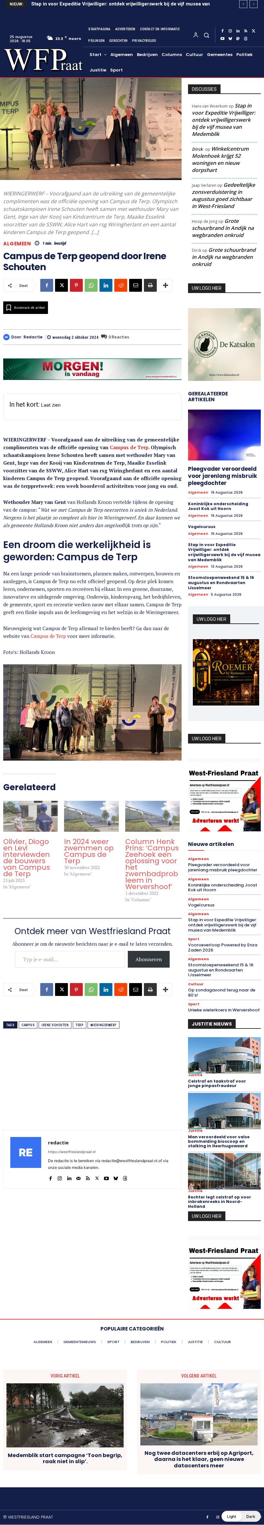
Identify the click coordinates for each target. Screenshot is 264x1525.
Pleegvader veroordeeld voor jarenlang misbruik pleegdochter (222, 476)
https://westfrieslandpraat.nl (72, 1152)
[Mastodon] (238, 39)
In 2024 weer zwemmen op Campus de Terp (89, 851)
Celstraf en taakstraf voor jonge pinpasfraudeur (217, 1083)
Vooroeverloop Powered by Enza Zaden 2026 (84, 4)
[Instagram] (230, 31)
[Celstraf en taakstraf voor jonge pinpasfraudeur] (224, 1055)
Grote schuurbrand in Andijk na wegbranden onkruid (223, 228)
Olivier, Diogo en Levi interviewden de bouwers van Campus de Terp (26, 858)
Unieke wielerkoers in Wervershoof (224, 1010)
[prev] (243, 4)
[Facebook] (222, 31)
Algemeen (17, 243)
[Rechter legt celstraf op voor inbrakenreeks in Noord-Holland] (224, 1171)
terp (79, 1025)
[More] (165, 285)
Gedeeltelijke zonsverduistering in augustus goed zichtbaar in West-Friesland (223, 195)
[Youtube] (222, 39)
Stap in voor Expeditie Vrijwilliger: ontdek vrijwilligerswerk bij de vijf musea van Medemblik (223, 119)
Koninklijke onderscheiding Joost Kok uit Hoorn (218, 506)
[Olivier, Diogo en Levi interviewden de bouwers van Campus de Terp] (30, 816)
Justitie (195, 1075)
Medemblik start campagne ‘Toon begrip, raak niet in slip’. (65, 1458)
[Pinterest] (76, 285)
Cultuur (196, 984)
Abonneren (149, 959)
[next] (254, 4)
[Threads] (246, 39)
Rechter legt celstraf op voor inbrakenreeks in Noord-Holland (219, 1201)
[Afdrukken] (150, 285)
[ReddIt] (120, 285)
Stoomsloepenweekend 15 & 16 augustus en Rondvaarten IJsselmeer (221, 582)
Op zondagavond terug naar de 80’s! (221, 992)
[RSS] (246, 31)
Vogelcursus (201, 526)
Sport (193, 939)
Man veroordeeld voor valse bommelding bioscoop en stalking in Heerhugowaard (219, 1141)
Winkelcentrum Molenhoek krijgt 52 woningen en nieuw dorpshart (220, 159)
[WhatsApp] (91, 285)
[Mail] (78, 1176)
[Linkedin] (238, 31)
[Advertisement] (92, 1085)
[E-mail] (135, 285)
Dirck (197, 149)
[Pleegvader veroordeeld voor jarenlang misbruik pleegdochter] (224, 435)
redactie (33, 337)
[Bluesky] (230, 39)
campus (28, 1025)
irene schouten (55, 1025)
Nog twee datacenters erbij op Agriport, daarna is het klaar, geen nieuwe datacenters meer (199, 1459)
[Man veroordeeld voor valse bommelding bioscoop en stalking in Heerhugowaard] (224, 1111)
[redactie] (7, 337)
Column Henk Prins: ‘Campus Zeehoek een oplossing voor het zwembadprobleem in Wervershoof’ (152, 864)
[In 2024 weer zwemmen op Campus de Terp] (91, 816)
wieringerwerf (103, 1025)
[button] (206, 35)
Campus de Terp (129, 447)
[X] (253, 31)
